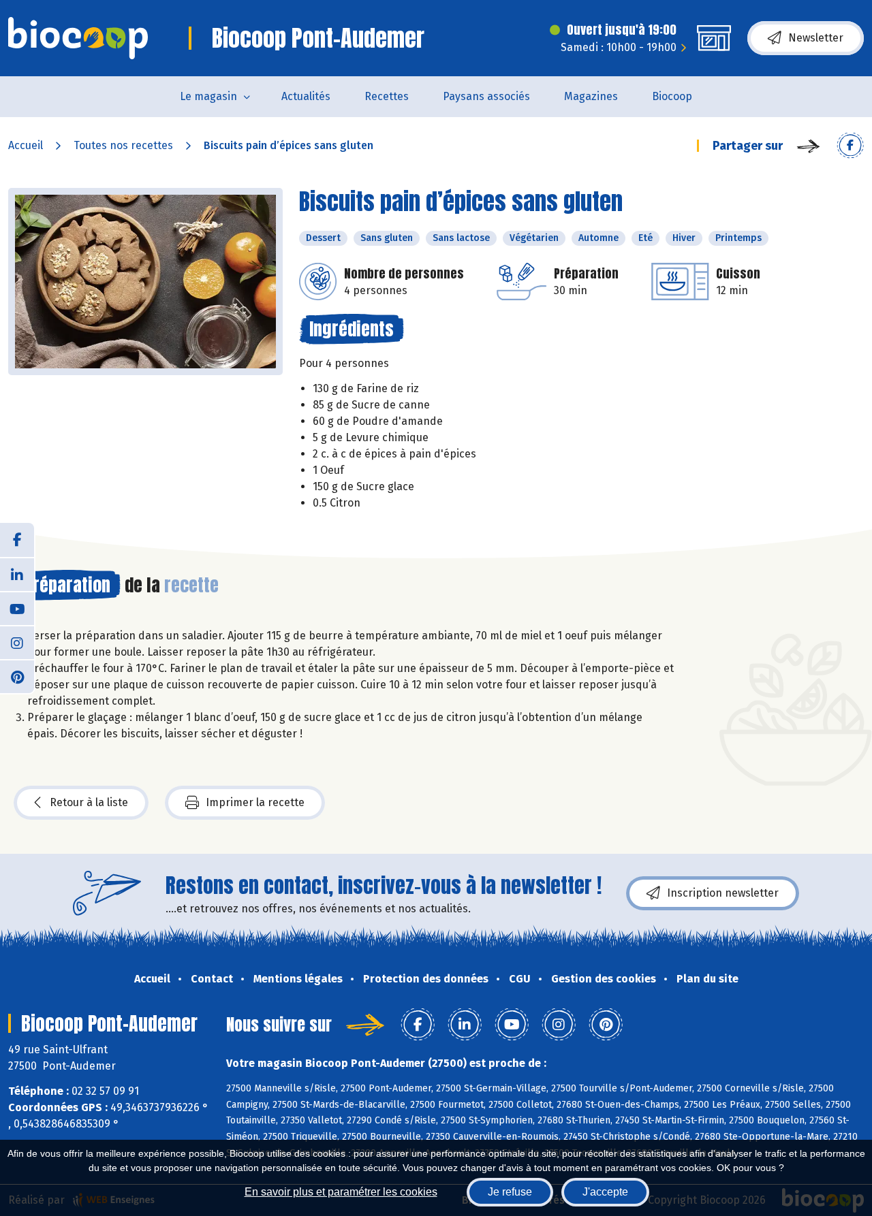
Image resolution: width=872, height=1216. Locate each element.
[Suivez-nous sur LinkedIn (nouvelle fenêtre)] (17, 574)
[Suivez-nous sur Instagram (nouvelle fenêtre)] (17, 642)
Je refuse (510, 1192)
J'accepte (605, 1192)
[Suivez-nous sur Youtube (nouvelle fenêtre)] (17, 608)
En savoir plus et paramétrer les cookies (341, 1192)
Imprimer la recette (255, 802)
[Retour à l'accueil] (78, 38)
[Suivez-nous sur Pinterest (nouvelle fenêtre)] (17, 676)
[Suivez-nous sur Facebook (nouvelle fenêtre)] (17, 540)
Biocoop (672, 96)
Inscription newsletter (723, 892)
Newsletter (815, 37)
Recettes (386, 96)
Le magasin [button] (208, 96)
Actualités (305, 96)
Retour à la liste (89, 802)
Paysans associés (486, 96)
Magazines (591, 96)
